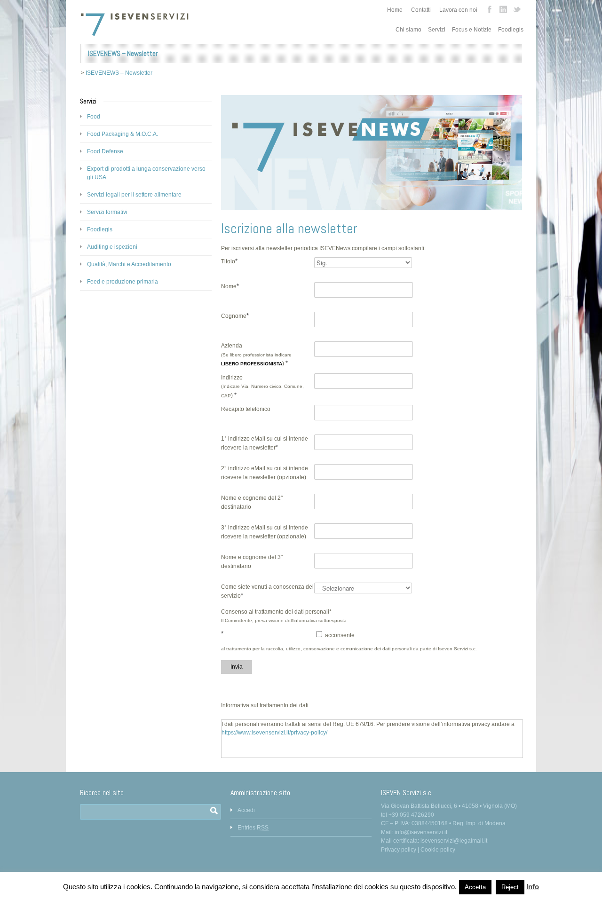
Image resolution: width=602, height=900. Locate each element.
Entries (253, 827)
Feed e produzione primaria (122, 281)
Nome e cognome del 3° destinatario (252, 561)
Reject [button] (510, 887)
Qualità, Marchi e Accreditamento (129, 264)
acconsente (339, 635)
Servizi (436, 29)
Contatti (421, 10)
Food (93, 116)
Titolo (229, 261)
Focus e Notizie (471, 29)
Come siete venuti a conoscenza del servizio (267, 591)
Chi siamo (408, 29)
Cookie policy (437, 849)
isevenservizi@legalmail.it (453, 840)
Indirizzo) (262, 386)
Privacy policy (398, 849)
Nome (230, 286)
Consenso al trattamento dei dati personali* (276, 611)
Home (395, 10)
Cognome (235, 315)
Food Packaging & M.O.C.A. (122, 134)
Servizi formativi (107, 212)
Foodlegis (510, 29)
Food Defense (105, 151)
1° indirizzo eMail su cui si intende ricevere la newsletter (264, 443)
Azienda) (256, 354)
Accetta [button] (475, 887)
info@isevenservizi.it (421, 832)
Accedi (246, 810)
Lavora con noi (458, 10)
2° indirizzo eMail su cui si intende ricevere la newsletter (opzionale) (264, 473)
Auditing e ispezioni (112, 247)
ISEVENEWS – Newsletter (119, 73)
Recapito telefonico (245, 409)
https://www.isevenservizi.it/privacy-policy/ (274, 732)
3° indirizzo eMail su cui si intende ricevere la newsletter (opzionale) (264, 532)
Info (532, 887)
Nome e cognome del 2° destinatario (252, 502)
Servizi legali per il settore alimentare (134, 194)
